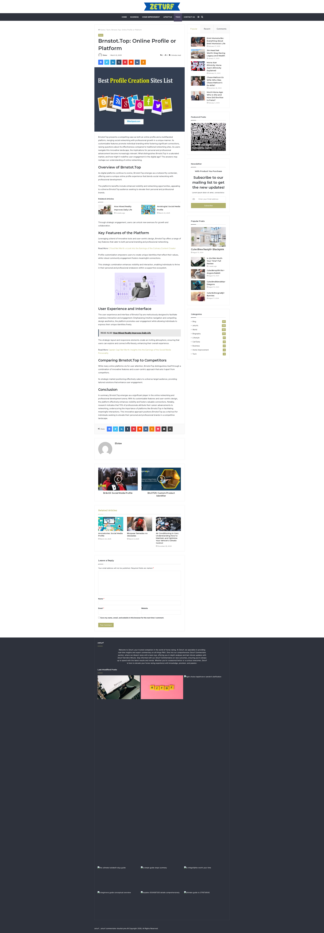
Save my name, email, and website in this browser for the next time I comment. (132, 618)
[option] (208, 137)
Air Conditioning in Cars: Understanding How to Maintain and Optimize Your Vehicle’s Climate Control (167, 538)
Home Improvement (151, 17)
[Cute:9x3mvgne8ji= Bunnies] (198, 296)
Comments (221, 29)
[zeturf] (162, 7)
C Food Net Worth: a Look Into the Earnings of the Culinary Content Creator (142, 248)
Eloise (105, 55)
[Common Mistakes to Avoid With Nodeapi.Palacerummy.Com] (162, 687)
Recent (207, 29)
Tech (178, 17)
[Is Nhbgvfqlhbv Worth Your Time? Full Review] (205, 878)
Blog (194, 321)
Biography (197, 334)
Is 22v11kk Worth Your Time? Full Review (214, 261)
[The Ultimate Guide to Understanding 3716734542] (205, 903)
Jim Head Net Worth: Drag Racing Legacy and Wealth (216, 53)
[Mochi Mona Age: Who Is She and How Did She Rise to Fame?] (198, 95)
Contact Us (189, 17)
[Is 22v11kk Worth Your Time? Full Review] (198, 261)
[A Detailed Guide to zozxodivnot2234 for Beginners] (119, 903)
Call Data (196, 342)
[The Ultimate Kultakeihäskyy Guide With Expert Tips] (119, 878)
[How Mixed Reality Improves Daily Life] (105, 209)
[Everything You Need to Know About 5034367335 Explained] (162, 903)
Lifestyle (167, 17)
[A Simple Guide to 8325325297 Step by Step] (162, 878)
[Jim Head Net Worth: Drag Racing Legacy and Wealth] (198, 54)
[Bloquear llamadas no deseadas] (139, 524)
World (195, 330)
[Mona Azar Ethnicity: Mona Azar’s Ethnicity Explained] (198, 66)
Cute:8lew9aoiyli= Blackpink (207, 249)
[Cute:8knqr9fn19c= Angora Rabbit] (198, 274)
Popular (193, 29)
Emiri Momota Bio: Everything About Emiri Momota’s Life (216, 41)
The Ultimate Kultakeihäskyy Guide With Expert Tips (208, 144)
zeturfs (195, 326)
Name (101, 599)
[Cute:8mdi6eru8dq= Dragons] (198, 285)
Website (144, 608)
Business (134, 17)
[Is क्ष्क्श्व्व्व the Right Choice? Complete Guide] (205, 770)
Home (124, 17)
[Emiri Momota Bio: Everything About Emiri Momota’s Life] (198, 41)
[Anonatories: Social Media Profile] (110, 524)
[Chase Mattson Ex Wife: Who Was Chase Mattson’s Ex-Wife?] (198, 81)
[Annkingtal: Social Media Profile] (148, 209)
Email (101, 608)
